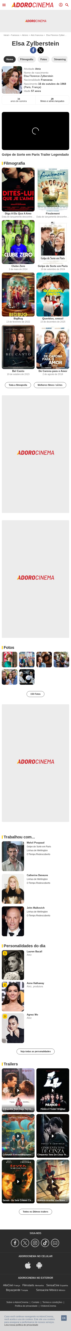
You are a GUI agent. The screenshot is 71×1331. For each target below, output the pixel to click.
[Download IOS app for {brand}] (30, 1265)
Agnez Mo (32, 1014)
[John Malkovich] (13, 921)
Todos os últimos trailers (35, 1211)
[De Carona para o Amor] (52, 347)
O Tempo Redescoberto (38, 854)
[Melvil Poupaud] (13, 856)
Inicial (6, 35)
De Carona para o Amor (53, 371)
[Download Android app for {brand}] (41, 1265)
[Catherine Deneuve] (13, 889)
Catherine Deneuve (37, 875)
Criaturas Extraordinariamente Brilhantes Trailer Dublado (19, 1154)
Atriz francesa (37, 35)
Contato (35, 1302)
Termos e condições (52, 1302)
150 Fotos (35, 694)
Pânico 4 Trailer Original (53, 1109)
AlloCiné (8, 1285)
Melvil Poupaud (35, 842)
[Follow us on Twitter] (25, 1243)
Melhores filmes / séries (50, 385)
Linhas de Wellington (37, 850)
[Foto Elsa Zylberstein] (9, 659)
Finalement (53, 213)
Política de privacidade (26, 1306)
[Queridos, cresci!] (52, 294)
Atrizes (25, 35)
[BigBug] (18, 294)
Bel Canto (18, 371)
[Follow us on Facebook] (15, 1243)
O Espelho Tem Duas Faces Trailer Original (19, 1109)
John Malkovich (36, 907)
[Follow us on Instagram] (35, 1243)
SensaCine (52, 1285)
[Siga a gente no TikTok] (45, 1243)
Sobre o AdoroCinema (17, 1302)
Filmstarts (28, 1285)
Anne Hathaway (35, 983)
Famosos (15, 35)
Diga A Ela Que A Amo (18, 213)
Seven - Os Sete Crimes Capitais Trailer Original (19, 1200)
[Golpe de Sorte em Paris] (52, 242)
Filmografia (14, 163)
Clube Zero (18, 266)
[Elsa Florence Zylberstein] (12, 80)
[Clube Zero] (18, 242)
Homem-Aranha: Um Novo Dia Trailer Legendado (53, 1200)
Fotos (9, 647)
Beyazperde (13, 1289)
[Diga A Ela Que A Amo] (18, 189)
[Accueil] (32, 5)
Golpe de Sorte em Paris (53, 266)
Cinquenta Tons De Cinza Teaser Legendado (53, 1154)
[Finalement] (52, 189)
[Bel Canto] (18, 347)
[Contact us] (55, 1243)
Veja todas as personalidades (35, 1051)
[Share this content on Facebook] (33, 50)
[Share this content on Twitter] (40, 50)
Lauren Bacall (34, 951)
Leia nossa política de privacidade (21, 1325)
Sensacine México (47, 1289)
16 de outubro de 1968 (52, 83)
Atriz (38, 68)
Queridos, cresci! (53, 318)
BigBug (18, 318)
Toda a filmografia (18, 385)
